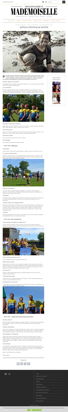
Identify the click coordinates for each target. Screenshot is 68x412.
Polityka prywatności (36, 410)
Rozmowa (35, 24)
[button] (18, 364)
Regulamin (39, 395)
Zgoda (29, 410)
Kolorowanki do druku (42, 390)
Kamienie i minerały (41, 387)
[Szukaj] (63, 2)
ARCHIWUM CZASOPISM (8, 2)
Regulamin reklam (41, 398)
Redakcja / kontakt (41, 376)
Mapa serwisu (39, 401)
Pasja (30, 24)
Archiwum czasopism (42, 392)
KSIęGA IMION (39, 384)
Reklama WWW (40, 379)
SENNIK (38, 381)
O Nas (37, 373)
